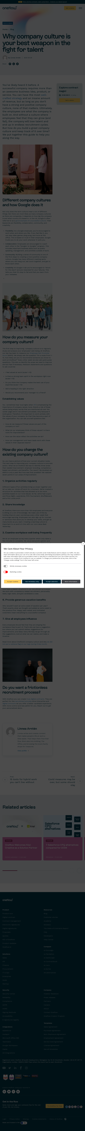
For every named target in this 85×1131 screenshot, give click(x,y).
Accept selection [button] (52, 581)
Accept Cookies (12, 581)
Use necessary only (32, 581)
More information (71, 581)
